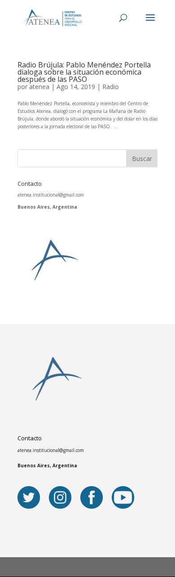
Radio (110, 86)
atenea (39, 86)
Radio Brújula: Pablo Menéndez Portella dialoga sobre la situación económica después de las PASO (84, 72)
